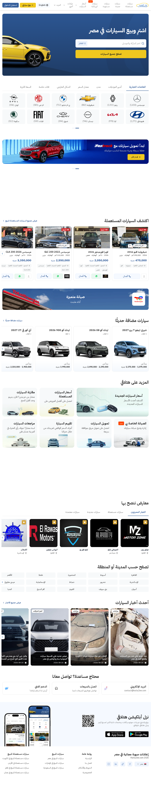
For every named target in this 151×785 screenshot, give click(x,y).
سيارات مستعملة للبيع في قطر (17, 767)
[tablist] (75, 87)
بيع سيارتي (26, 5)
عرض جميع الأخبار (13, 602)
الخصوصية (87, 772)
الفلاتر (81, 43)
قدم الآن (134, 157)
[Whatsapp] (96, 276)
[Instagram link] (108, 764)
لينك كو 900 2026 (59, 330)
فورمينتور (104, 270)
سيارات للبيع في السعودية (54, 767)
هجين (98, 270)
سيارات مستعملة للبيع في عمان (16, 772)
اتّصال (125, 276)
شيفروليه (128, 265)
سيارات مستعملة (129, 5)
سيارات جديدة (117, 5)
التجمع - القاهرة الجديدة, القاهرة (56, 265)
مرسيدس (41, 265)
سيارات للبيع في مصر (56, 758)
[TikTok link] (122, 764)
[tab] (137, 87)
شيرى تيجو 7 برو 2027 (134, 330)
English (42, 5)
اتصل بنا (88, 763)
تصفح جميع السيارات (111, 54)
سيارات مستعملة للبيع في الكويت (15, 758)
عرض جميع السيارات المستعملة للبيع (21, 220)
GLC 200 (65, 270)
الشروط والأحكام (85, 767)
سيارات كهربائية (93, 5)
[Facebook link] (130, 764)
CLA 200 (27, 270)
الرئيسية (88, 758)
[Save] (115, 230)
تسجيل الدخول (10, 5)
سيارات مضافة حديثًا (13, 320)
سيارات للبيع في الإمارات (54, 763)
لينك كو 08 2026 (98, 330)
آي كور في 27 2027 (21, 330)
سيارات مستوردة (106, 5)
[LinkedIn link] (115, 764)
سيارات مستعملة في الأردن (18, 763)
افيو (122, 265)
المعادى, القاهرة (138, 265)
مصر (141, 764)
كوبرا (81, 265)
